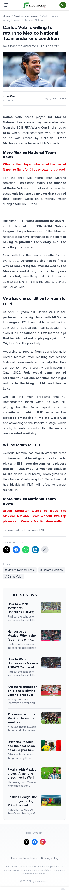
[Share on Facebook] (16, 549)
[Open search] (62, 5)
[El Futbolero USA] (34, 5)
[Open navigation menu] (6, 5)
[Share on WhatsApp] (25, 549)
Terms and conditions (24, 858)
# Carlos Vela (13, 576)
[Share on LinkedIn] (35, 549)
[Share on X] (6, 549)
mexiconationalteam (26, 16)
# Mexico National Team (20, 569)
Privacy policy (49, 858)
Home (6, 16)
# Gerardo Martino (51, 569)
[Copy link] (45, 549)
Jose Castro (11, 96)
